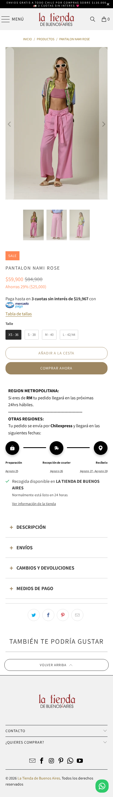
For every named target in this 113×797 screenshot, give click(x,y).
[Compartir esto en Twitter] (34, 615)
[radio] (13, 335)
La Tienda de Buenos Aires (39, 778)
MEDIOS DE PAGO (34, 588)
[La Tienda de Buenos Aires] (56, 19)
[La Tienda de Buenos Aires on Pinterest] (61, 761)
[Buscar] (92, 19)
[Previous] (9, 124)
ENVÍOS (24, 547)
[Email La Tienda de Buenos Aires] (32, 761)
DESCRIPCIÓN (31, 527)
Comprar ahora (56, 368)
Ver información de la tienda (34, 503)
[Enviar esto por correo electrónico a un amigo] (77, 615)
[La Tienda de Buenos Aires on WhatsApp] (70, 761)
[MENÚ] (3, 19)
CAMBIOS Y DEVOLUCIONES (45, 568)
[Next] (103, 124)
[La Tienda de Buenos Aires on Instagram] (51, 761)
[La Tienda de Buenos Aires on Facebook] (42, 761)
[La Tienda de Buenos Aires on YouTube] (80, 761)
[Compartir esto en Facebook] (48, 615)
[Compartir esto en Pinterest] (63, 615)
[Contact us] (102, 786)
